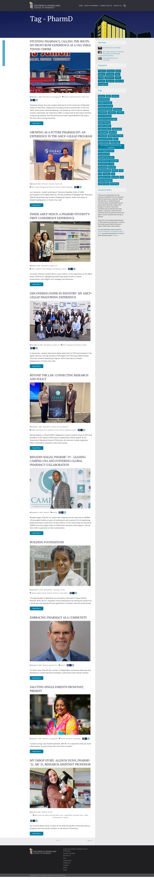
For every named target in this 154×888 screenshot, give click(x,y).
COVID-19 (120, 112)
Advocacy (101, 96)
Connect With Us (106, 5)
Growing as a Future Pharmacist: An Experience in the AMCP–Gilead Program (61, 134)
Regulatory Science (70, 430)
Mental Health (115, 142)
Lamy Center (102, 136)
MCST (116, 139)
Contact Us (117, 5)
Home (81, 5)
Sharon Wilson (64, 593)
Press (64, 858)
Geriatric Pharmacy (104, 122)
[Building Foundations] (60, 566)
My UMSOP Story (47, 815)
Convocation (102, 112)
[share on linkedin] (36, 100)
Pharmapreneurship (104, 170)
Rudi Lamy (115, 177)
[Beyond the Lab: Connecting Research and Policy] (60, 402)
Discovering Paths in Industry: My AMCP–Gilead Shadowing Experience (61, 295)
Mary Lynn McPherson (105, 139)
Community (56, 590)
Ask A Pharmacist (104, 99)
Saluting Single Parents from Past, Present (57, 689)
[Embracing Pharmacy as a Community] (60, 641)
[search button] (124, 5)
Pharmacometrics (58, 817)
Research (51, 184)
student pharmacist (75, 97)
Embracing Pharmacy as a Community (58, 617)
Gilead (37, 187)
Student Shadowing (67, 187)
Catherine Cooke (40, 269)
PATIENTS (112, 167)
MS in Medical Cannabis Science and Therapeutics (111, 146)
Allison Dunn (38, 815)
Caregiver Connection (105, 103)
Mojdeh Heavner (41, 593)
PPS (100, 174)
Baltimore (102, 74)
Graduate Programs (104, 126)
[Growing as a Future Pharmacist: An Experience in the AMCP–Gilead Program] (60, 160)
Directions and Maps (69, 853)
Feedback (66, 865)
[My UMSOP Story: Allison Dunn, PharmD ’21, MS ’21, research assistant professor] (60, 788)
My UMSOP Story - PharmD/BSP (62, 815)
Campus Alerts (67, 860)
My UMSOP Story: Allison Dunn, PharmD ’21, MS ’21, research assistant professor (60, 762)
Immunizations (103, 132)
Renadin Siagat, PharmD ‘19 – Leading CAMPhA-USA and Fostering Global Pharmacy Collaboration (58, 461)
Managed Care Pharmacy (47, 187)
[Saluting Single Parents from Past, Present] (60, 714)
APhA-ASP (115, 96)
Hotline (65, 867)
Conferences (117, 109)
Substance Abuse (104, 184)
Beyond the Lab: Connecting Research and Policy (59, 377)
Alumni (47, 512)
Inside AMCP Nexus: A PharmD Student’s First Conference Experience (59, 216)
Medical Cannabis (104, 142)
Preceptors (55, 593)
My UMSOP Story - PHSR (106, 164)
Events (118, 74)
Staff (121, 177)
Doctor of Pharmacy (105, 116)
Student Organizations (105, 180)
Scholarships (76, 738)
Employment (66, 863)
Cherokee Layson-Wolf (105, 106)
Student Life (48, 97)
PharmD (66, 97)
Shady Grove (110, 81)
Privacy (65, 870)
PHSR (121, 170)
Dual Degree (39, 430)
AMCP (33, 187)
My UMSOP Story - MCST (106, 157)
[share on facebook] (31, 100)
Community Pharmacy (105, 109)
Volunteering (114, 184)
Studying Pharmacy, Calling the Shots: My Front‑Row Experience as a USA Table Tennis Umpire (60, 45)
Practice (45, 184)
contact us (115, 235)
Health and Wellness (105, 129)
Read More (36, 123)
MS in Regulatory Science (51, 430)
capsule (33, 593)
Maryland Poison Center (115, 136)
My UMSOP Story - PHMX (80, 815)
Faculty (50, 812)
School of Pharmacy (91, 5)
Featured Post (53, 665)
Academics (46, 266)
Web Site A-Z (67, 855)
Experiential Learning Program (107, 119)
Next (89, 841)
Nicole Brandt (103, 167)
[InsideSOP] (45, 5)
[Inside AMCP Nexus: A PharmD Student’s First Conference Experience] (60, 241)
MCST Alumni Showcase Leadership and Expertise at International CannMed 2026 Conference (111, 54)
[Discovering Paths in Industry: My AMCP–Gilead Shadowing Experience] (60, 321)
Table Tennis (85, 97)
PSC (113, 174)
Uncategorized (56, 97)
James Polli (113, 132)
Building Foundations (47, 542)
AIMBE (33, 430)
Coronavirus (111, 112)
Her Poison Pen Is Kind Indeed (111, 48)
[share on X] (34, 100)
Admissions (110, 71)
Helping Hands (117, 129)
